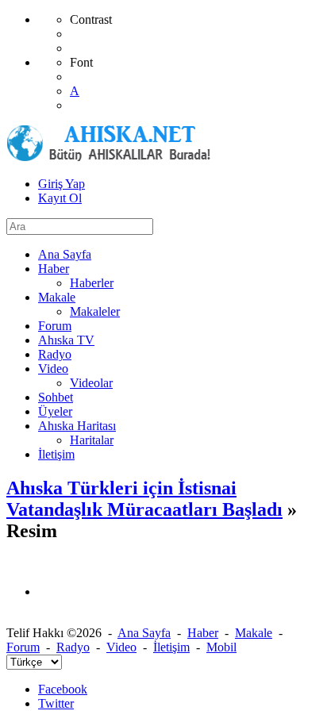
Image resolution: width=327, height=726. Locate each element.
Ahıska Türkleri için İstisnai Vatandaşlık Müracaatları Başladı (144, 499)
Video (121, 647)
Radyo (73, 647)
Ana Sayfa (144, 633)
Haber (202, 633)
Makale (253, 633)
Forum (23, 647)
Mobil (221, 647)
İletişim (171, 647)
